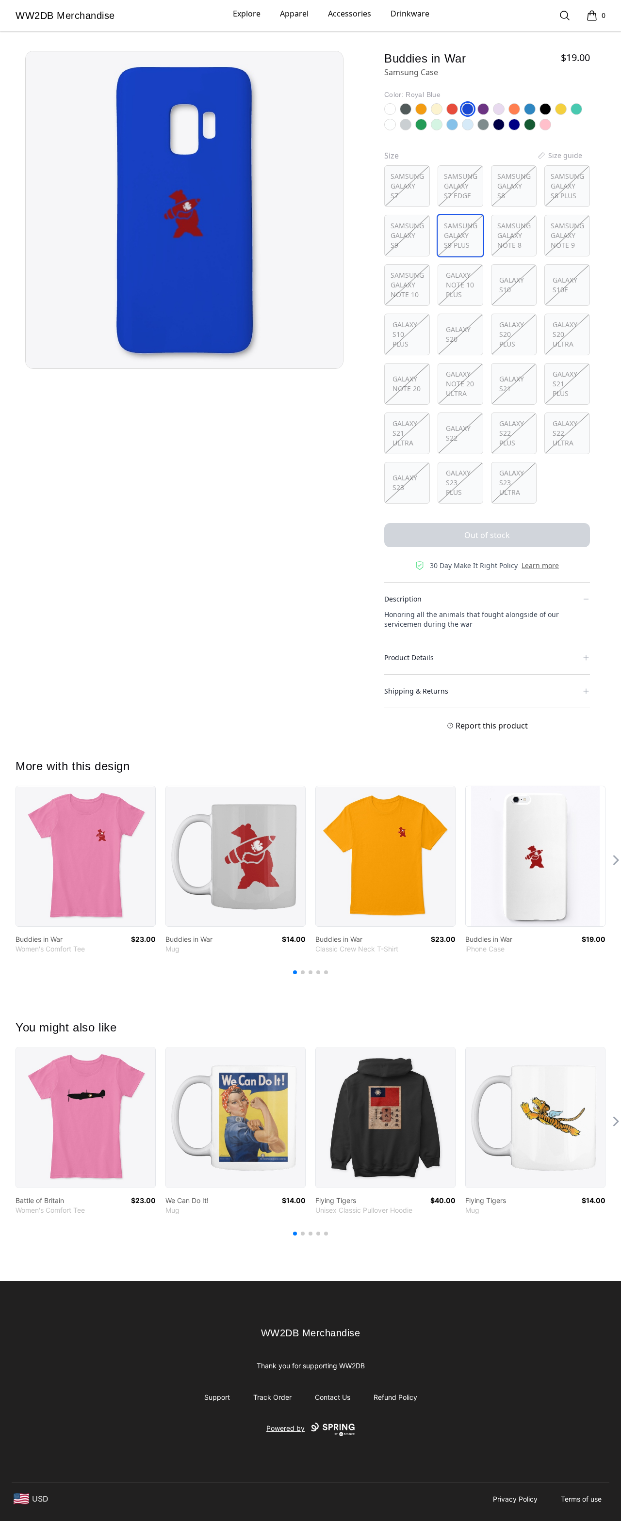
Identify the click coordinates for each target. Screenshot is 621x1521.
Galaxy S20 (458, 334)
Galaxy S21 (511, 383)
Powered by (285, 1428)
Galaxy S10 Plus (404, 334)
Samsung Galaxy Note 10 (407, 284)
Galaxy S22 (458, 433)
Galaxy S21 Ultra (404, 433)
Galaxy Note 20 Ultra (460, 383)
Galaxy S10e (565, 284)
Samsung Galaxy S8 (514, 186)
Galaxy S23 (404, 482)
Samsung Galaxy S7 (407, 186)
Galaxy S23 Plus (458, 482)
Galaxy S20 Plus (511, 334)
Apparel (294, 13)
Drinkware (410, 13)
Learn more (540, 565)
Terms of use (581, 1499)
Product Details (409, 657)
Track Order (272, 1397)
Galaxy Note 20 (406, 383)
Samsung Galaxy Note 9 (567, 235)
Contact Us (332, 1397)
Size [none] (391, 155)
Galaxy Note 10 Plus (460, 284)
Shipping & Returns (416, 691)
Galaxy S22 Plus (511, 433)
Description (403, 598)
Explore (247, 13)
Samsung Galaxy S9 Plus (460, 235)
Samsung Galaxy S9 (407, 235)
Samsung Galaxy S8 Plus (567, 186)
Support (217, 1397)
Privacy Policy (515, 1499)
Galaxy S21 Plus (565, 383)
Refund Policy (395, 1397)
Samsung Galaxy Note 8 (514, 235)
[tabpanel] (184, 210)
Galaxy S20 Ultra (565, 334)
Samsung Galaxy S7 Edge (460, 186)
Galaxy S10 (511, 284)
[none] (559, 155)
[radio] (407, 186)
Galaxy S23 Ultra (511, 482)
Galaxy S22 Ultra (565, 433)
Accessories (349, 13)
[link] (85, 856)
